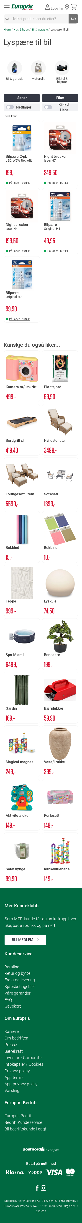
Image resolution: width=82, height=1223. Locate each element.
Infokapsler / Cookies (24, 1064)
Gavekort (13, 1006)
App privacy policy (21, 1083)
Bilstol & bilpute (62, 80)
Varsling (12, 1090)
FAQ (8, 999)
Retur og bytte (17, 973)
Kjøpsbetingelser (20, 986)
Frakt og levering (20, 979)
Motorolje (38, 78)
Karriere (12, 1031)
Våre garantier (18, 993)
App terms (14, 1077)
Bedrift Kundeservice (23, 1122)
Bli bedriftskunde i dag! (25, 1129)
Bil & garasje (40, 29)
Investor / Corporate (23, 1057)
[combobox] (41, 18)
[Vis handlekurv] (74, 7)
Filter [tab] (60, 98)
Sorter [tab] (22, 98)
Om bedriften (16, 1038)
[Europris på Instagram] (43, 1189)
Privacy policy (17, 1070)
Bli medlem (22, 940)
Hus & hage (21, 29)
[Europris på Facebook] (37, 1189)
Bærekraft (14, 1051)
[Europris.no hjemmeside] (22, 7)
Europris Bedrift (19, 1115)
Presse (11, 1044)
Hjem (8, 29)
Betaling (12, 966)
